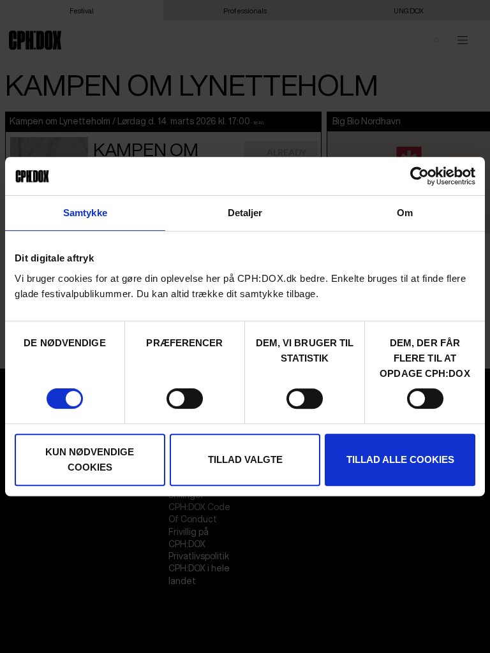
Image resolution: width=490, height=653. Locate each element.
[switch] (185, 398)
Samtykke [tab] (85, 212)
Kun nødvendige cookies (89, 459)
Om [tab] (405, 212)
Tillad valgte (245, 459)
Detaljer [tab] (245, 212)
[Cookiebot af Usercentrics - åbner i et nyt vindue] (419, 176)
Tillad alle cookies (400, 459)
